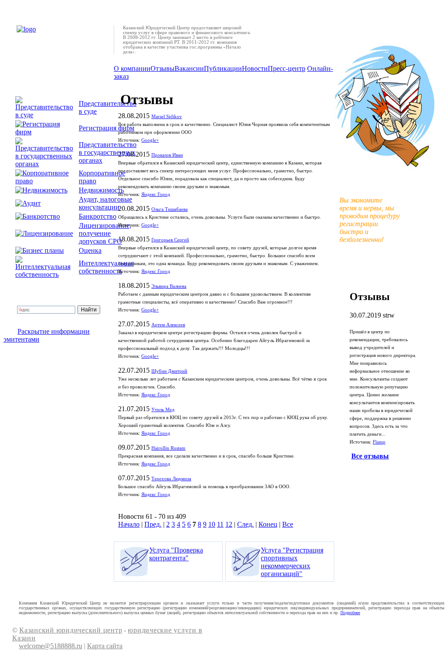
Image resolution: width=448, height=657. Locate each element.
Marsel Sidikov (166, 116)
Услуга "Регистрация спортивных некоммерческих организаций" (292, 561)
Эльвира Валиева (168, 286)
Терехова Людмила (171, 478)
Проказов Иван (167, 155)
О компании (132, 68)
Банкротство (97, 216)
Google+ (150, 140)
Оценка (90, 250)
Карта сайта (104, 646)
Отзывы (162, 68)
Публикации (223, 68)
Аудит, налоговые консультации (105, 203)
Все (287, 524)
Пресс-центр (286, 68)
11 (220, 524)
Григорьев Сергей (170, 240)
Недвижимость (101, 190)
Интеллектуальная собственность (106, 267)
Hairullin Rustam (168, 448)
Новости (255, 68)
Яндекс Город (155, 194)
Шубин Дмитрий (169, 371)
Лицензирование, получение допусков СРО (105, 233)
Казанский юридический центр (70, 630)
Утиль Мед (163, 409)
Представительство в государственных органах (107, 152)
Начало (129, 524)
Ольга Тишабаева (169, 209)
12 (228, 524)
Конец (268, 524)
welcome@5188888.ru (50, 646)
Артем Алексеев (168, 324)
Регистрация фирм (106, 128)
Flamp (379, 442)
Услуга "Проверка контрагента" (176, 554)
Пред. (152, 524)
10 (211, 524)
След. (245, 524)
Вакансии (189, 68)
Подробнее (350, 612)
